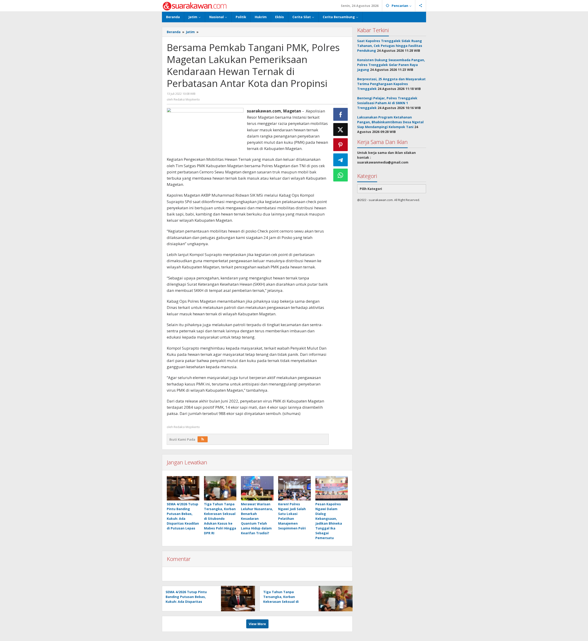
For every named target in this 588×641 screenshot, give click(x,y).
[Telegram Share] (340, 159)
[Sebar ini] (340, 114)
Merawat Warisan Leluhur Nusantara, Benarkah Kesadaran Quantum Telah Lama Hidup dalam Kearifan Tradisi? (257, 518)
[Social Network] (420, 5)
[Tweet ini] (340, 129)
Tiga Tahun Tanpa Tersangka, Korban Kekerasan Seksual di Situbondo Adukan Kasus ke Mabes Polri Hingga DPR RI (220, 518)
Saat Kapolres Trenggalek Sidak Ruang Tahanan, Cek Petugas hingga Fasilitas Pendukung (389, 46)
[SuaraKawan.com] (194, 5)
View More (257, 624)
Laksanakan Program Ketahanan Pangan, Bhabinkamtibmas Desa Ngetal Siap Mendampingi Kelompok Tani (390, 122)
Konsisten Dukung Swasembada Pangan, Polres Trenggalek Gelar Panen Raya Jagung (391, 65)
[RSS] (203, 439)
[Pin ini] (340, 144)
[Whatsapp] (340, 175)
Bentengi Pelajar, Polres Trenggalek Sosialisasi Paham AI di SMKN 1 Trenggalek (387, 103)
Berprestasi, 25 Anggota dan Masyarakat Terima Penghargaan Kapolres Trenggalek (391, 84)
